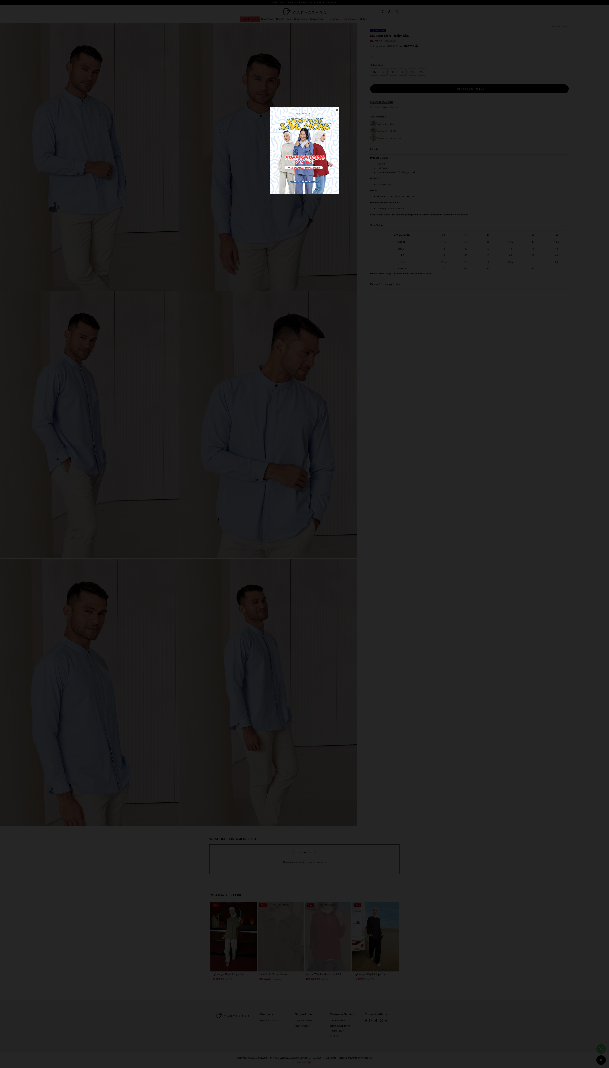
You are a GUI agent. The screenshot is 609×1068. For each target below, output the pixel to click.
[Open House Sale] (304, 150)
